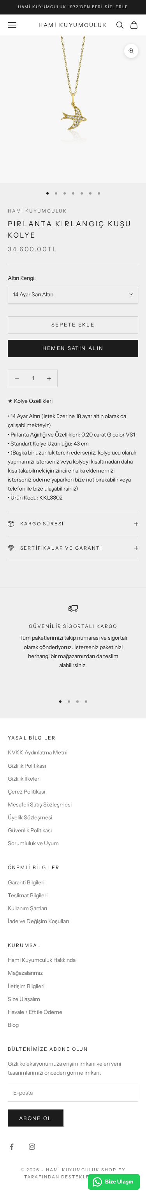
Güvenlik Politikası (30, 830)
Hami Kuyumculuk (37, 211)
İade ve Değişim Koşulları (38, 921)
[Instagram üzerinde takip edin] (32, 1147)
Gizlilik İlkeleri (24, 778)
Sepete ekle (73, 324)
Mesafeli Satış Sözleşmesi (40, 804)
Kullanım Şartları (27, 908)
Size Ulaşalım (24, 999)
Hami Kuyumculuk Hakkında (42, 959)
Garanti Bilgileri (26, 882)
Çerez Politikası (26, 791)
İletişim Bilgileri (26, 986)
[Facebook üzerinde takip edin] (12, 1147)
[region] (73, 646)
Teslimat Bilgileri (27, 895)
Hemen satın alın (73, 348)
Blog (13, 1024)
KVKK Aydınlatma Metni (37, 752)
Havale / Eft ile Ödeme (35, 1012)
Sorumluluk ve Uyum (33, 843)
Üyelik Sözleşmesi (30, 817)
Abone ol (35, 1118)
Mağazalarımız (25, 972)
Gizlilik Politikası (27, 765)
